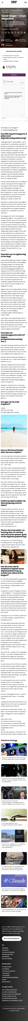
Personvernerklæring (8, 952)
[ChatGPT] (12, 32)
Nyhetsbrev (5, 950)
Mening (4, 979)
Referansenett (6, 981)
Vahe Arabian (9, 41)
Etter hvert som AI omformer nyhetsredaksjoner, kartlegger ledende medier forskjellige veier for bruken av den (13, 802)
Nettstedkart (6, 956)
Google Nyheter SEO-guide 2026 (11, 994)
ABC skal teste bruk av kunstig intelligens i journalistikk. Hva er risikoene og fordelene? (13, 889)
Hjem (2, 10)
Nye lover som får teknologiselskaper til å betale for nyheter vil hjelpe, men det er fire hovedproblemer (14, 780)
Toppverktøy (6, 973)
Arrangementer (6, 966)
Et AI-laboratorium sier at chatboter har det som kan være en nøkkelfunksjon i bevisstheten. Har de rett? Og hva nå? (13, 868)
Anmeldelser (5, 969)
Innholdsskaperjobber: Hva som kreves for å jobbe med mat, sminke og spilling (14, 910)
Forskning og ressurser (8, 971)
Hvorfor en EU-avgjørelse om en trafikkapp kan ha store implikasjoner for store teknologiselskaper (13, 845)
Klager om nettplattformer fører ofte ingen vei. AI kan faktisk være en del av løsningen (14, 758)
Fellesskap (5, 948)
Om (3, 945)
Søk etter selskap (7, 958)
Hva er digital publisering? (9, 990)
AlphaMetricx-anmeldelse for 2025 (12, 1000)
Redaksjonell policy (7, 954)
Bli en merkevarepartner (11, 938)
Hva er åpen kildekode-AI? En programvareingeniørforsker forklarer (12, 824)
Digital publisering (10, 10)
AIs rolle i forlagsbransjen (9, 992)
